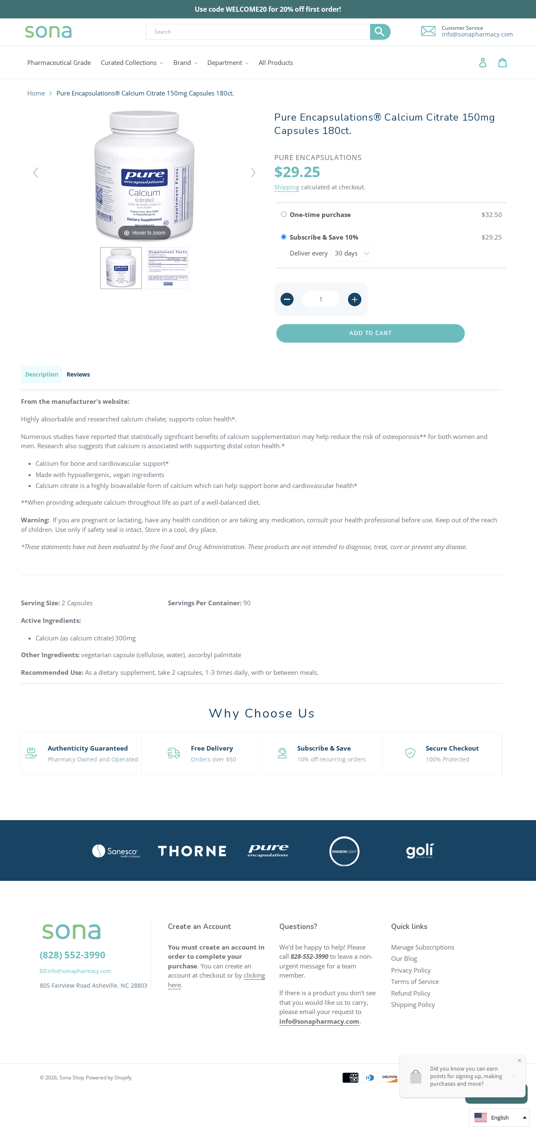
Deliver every (310, 253)
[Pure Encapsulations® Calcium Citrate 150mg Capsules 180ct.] (121, 268)
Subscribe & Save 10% (325, 237)
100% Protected (447, 759)
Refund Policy (410, 993)
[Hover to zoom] (144, 176)
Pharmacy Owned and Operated (93, 759)
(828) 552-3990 (73, 955)
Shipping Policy (413, 1004)
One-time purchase (320, 214)
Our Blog (404, 958)
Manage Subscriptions (422, 947)
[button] (499, 1117)
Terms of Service (415, 981)
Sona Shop (71, 1077)
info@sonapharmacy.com (477, 34)
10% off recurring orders (331, 759)
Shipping (286, 187)
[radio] (283, 214)
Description (41, 374)
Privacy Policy (411, 970)
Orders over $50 (213, 759)
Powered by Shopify (108, 1077)
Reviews (78, 374)
